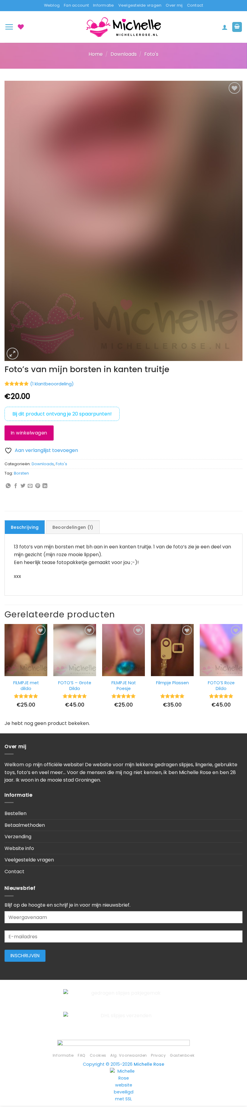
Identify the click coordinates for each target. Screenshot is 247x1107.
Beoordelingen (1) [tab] (72, 527)
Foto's (151, 54)
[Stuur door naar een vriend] (30, 486)
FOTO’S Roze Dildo (221, 685)
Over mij (174, 5)
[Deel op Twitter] (22, 486)
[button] (9, 26)
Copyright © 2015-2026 (123, 1064)
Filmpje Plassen (172, 683)
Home (96, 54)
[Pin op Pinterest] (37, 486)
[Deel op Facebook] (15, 486)
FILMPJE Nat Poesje (123, 685)
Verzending (18, 836)
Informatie (103, 5)
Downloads (124, 54)
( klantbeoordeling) (52, 384)
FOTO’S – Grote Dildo (74, 685)
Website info (19, 848)
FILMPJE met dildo (26, 685)
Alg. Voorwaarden (128, 1055)
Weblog (52, 5)
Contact (195, 5)
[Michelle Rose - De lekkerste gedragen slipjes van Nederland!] (123, 27)
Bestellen (16, 813)
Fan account (76, 5)
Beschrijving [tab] (25, 527)
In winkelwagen (29, 433)
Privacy (158, 1055)
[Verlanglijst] (21, 26)
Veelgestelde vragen (140, 5)
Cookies (98, 1055)
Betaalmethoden (25, 825)
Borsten (21, 473)
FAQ (82, 1055)
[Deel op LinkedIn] (44, 486)
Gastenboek (182, 1055)
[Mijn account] (225, 27)
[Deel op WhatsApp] (8, 486)
